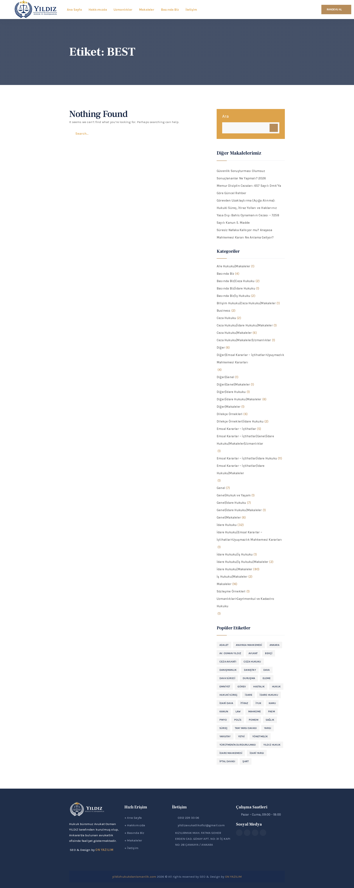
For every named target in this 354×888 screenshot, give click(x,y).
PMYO (223, 719)
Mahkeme (254, 711)
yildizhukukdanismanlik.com (134, 876)
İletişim (132, 848)
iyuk (258, 703)
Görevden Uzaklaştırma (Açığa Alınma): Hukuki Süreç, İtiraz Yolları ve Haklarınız (247, 204)
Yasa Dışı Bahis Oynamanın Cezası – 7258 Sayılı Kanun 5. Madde (248, 218)
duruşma (249, 678)
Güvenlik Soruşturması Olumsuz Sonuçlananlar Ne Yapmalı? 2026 (241, 174)
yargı (267, 728)
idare (248, 694)
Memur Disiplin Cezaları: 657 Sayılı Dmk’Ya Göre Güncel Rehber (249, 189)
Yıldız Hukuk (271, 744)
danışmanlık (228, 669)
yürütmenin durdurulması (237, 744)
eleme (267, 678)
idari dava (226, 703)
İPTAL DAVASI (227, 761)
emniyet (224, 686)
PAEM (271, 711)
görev (241, 686)
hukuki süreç (228, 694)
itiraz (244, 703)
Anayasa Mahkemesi (249, 645)
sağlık (270, 719)
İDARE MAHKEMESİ (230, 753)
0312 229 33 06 (188, 817)
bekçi (268, 653)
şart (245, 761)
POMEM (253, 719)
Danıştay (250, 669)
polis (237, 719)
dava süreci (227, 678)
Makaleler (134, 840)
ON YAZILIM (104, 850)
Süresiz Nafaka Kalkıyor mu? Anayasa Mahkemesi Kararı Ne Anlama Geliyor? (245, 233)
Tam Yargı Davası (246, 728)
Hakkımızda (136, 825)
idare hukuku (269, 694)
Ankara (274, 645)
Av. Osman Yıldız (230, 653)
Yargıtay (225, 736)
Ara (225, 116)
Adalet (223, 645)
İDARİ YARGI (257, 753)
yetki (241, 736)
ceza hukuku (252, 661)
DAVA (266, 669)
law (238, 711)
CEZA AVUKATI (227, 661)
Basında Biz (135, 833)
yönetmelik (260, 736)
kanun (223, 711)
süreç (223, 728)
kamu (272, 703)
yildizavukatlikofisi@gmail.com (201, 825)
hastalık (259, 686)
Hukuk (276, 686)
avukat (253, 653)
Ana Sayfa (134, 817)
